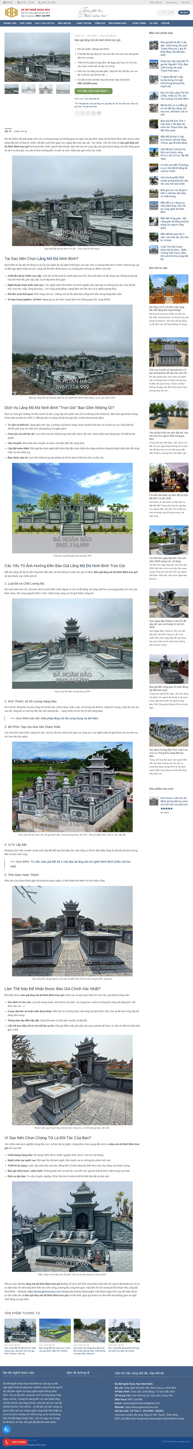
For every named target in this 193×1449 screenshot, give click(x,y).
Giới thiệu (26, 23)
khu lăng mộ (124, 103)
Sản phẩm (92, 36)
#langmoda (84, 103)
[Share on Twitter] (82, 113)
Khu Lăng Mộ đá (44, 23)
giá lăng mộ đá (111, 103)
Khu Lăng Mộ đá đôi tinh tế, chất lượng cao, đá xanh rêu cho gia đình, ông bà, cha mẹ (20, 1351)
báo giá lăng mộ (97, 103)
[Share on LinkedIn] (99, 113)
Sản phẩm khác (117, 23)
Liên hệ (165, 23)
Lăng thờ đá (84, 23)
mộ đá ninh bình (90, 106)
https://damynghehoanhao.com (44, 1291)
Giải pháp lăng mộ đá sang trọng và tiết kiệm (69, 718)
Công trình (139, 23)
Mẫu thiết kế (156, 2)
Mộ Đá (85, 566)
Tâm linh (185, 2)
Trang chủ (9, 23)
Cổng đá (100, 23)
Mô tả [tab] (8, 131)
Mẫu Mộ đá (64, 23)
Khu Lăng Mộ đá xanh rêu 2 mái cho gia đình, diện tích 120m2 (54, 1349)
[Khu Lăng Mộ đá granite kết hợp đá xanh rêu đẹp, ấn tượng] (124, 1330)
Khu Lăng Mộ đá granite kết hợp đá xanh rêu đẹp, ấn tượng (123, 1349)
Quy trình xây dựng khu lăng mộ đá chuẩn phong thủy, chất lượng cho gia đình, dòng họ (89, 1351)
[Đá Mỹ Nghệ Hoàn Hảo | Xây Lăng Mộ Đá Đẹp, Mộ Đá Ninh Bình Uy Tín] (67, 12)
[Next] (65, 57)
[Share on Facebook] (77, 113)
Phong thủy (171, 2)
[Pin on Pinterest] (93, 113)
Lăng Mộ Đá (47, 258)
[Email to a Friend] (88, 113)
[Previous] (9, 57)
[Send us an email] (166, 12)
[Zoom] (8, 78)
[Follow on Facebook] (160, 12)
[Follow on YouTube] (171, 12)
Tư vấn (153, 23)
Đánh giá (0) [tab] (20, 131)
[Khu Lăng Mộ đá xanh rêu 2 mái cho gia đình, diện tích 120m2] (55, 1330)
